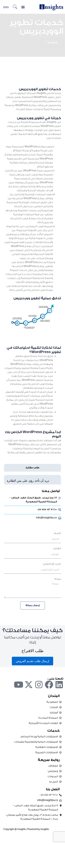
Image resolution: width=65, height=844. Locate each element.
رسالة (57, 579)
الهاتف (57, 548)
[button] (23, 7)
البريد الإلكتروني (52, 563)
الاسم (57, 533)
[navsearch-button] (15, 7)
